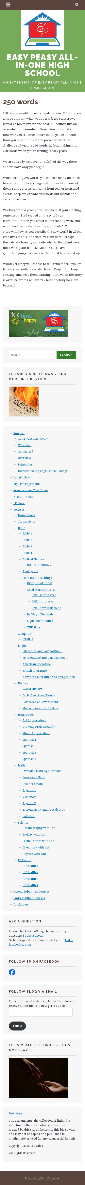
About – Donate (23, 497)
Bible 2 (27, 540)
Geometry (29, 796)
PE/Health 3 (30, 879)
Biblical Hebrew (34, 559)
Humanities (26, 715)
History (23, 683)
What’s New (21, 477)
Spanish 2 (29, 746)
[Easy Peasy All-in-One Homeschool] (12, 974)
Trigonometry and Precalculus (44, 809)
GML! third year (43, 601)
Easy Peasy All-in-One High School (42, 65)
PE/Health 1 (30, 866)
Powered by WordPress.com (42, 1178)
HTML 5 (28, 639)
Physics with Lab (34, 854)
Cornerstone (26, 521)
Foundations (26, 515)
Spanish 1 (29, 739)
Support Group (33, 935)
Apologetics (30, 571)
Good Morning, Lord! (41, 590)
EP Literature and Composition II (45, 657)
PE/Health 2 (30, 872)
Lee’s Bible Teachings (37, 578)
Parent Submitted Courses (31, 891)
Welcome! (24, 445)
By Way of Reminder (41, 614)
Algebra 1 (29, 790)
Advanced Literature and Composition (49, 677)
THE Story (34, 627)
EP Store (19, 503)
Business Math (33, 784)
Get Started (25, 451)
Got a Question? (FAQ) (33, 438)
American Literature (37, 664)
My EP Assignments (26, 484)
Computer (25, 634)
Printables (25, 464)
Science (23, 822)
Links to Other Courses (29, 898)
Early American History (39, 695)
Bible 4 (27, 553)
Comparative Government (40, 702)
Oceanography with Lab (39, 828)
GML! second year (44, 595)
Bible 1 (27, 533)
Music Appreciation (36, 733)
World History (32, 689)
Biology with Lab (34, 834)
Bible (21, 528)
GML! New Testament (46, 608)
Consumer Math (34, 777)
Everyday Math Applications (42, 771)
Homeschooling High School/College (43, 471)
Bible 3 (27, 546)
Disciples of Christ (39, 583)
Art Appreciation (34, 720)
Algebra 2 (29, 803)
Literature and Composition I (42, 651)
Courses (19, 509)
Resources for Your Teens (30, 490)
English (23, 646)
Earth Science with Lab (38, 841)
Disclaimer (20, 904)
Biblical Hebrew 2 (39, 565)
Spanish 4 (29, 759)
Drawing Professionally (39, 726)
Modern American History (41, 708)
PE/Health (24, 860)
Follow (17, 1026)
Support (19, 433)
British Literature (35, 670)
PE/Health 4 (30, 885)
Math (21, 765)
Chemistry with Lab (36, 847)
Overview (24, 458)
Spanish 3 (29, 752)
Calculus (29, 816)
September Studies (40, 621)
